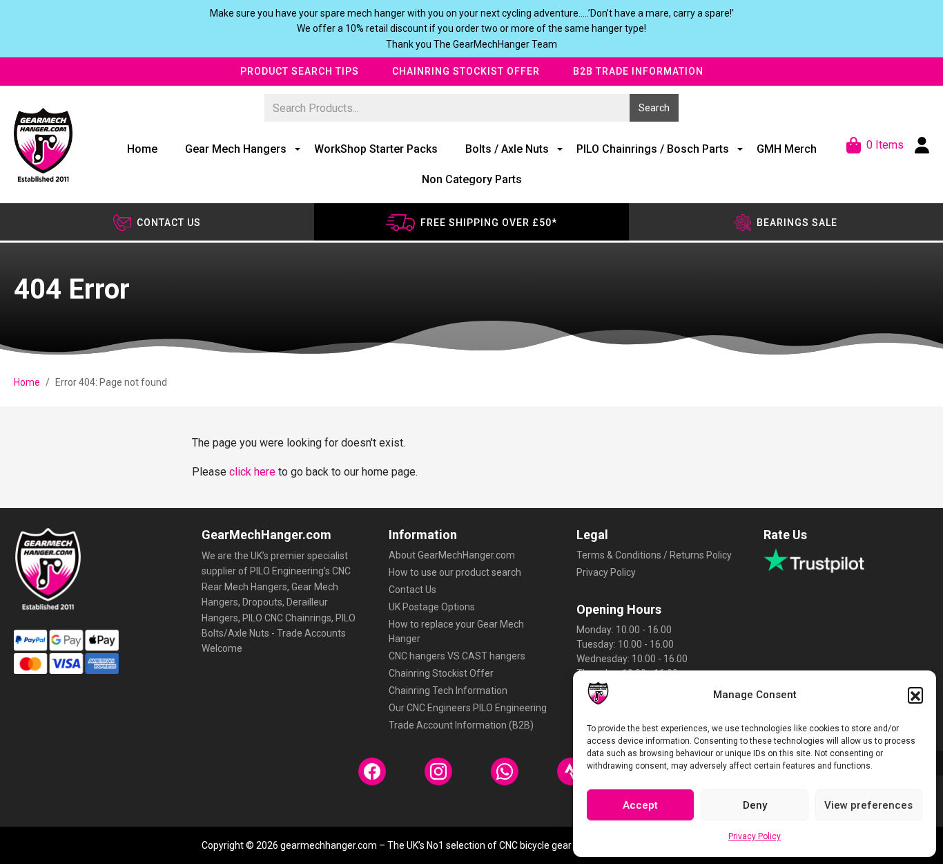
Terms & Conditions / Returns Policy (654, 555)
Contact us (169, 222)
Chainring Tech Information (448, 690)
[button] (915, 695)
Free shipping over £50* (488, 222)
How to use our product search (455, 572)
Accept (640, 805)
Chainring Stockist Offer (466, 71)
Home (142, 149)
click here (252, 471)
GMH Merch (787, 149)
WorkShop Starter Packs (376, 149)
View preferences (868, 805)
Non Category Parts (472, 179)
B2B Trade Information (638, 71)
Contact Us (412, 589)
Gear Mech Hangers (235, 149)
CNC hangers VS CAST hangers (457, 655)
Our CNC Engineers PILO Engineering (468, 707)
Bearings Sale (797, 222)
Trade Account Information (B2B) (461, 725)
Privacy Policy (754, 836)
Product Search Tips (299, 71)
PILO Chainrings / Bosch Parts (652, 149)
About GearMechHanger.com (452, 555)
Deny (755, 805)
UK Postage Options (432, 606)
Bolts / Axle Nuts (507, 149)
